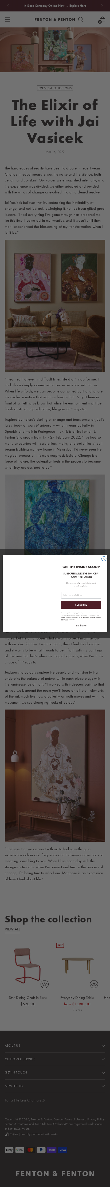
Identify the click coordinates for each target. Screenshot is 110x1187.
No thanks (81, 626)
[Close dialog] (103, 558)
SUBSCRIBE (81, 605)
